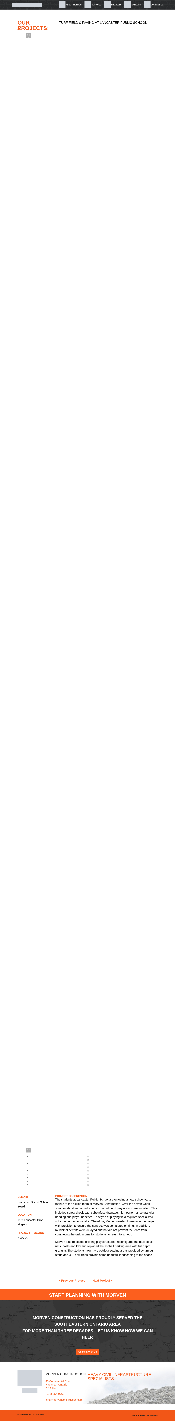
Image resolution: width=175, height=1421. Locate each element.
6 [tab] (88, 1174)
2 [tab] (88, 1160)
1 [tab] (88, 1156)
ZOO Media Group (150, 1415)
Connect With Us (87, 1351)
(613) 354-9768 (55, 1393)
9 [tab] (88, 1185)
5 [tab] (88, 1170)
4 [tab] (88, 1167)
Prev (28, 36)
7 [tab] (88, 1178)
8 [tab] (88, 1181)
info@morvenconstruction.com (64, 1399)
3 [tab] (88, 1163)
